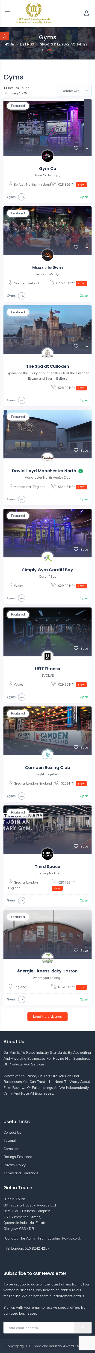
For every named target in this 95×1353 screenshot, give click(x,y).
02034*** (72, 783)
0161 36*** (71, 987)
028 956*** (71, 184)
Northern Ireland (38, 184)
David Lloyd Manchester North (44, 471)
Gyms (11, 197)
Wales (19, 586)
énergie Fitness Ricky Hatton (47, 971)
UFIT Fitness (47, 669)
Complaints (12, 1149)
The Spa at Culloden (47, 366)
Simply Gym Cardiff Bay (47, 570)
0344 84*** (71, 487)
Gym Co (47, 168)
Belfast (19, 184)
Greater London (26, 783)
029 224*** (71, 586)
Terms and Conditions (21, 1173)
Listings (27, 44)
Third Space (47, 866)
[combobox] (74, 90)
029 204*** (71, 684)
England (39, 487)
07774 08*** (70, 283)
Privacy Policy (14, 1165)
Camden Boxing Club (47, 767)
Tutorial (9, 1140)
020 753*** (64, 885)
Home (9, 44)
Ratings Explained (17, 1157)
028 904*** (71, 388)
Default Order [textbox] (72, 91)
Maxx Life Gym (47, 267)
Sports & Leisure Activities (64, 44)
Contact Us (12, 1132)
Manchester (22, 487)
